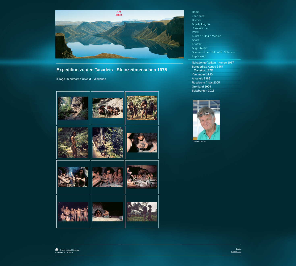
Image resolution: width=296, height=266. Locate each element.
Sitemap (75, 250)
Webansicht (236, 251)
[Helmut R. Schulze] (206, 120)
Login (238, 249)
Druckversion (65, 250)
